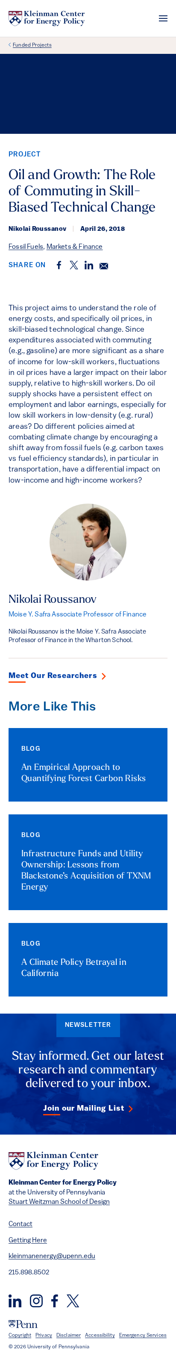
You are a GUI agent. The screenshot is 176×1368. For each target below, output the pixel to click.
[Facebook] (54, 1300)
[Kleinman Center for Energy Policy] (47, 18)
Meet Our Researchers (53, 676)
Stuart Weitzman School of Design (59, 1202)
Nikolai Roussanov (53, 600)
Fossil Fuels (26, 247)
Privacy (43, 1335)
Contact (20, 1224)
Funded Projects (32, 45)
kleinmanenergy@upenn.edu (52, 1256)
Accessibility (100, 1335)
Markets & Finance (75, 247)
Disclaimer (68, 1335)
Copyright (20, 1335)
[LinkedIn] (15, 1300)
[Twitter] (73, 1300)
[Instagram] (36, 1300)
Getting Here (28, 1240)
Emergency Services (143, 1335)
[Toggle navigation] (163, 18)
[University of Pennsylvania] (23, 1324)
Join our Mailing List (83, 1109)
